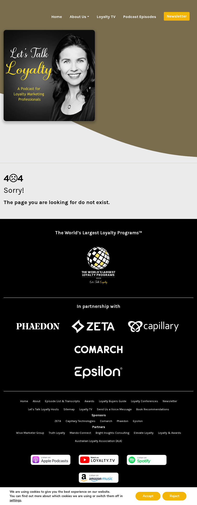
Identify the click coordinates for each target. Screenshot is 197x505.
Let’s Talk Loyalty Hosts (43, 409)
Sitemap (69, 409)
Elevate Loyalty (144, 433)
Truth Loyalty (57, 433)
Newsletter (177, 16)
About (36, 401)
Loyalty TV (106, 16)
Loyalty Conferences (144, 401)
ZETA (58, 421)
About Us (78, 16)
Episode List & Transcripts (62, 401)
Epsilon (138, 421)
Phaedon (122, 421)
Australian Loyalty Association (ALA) (98, 441)
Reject (174, 496)
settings (15, 500)
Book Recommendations (152, 409)
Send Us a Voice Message (114, 409)
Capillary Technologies (80, 421)
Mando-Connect (80, 433)
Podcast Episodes (139, 16)
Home (56, 16)
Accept (148, 496)
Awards (89, 401)
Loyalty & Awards (169, 433)
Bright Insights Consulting (112, 433)
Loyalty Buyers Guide (112, 401)
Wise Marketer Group (30, 433)
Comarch (106, 421)
